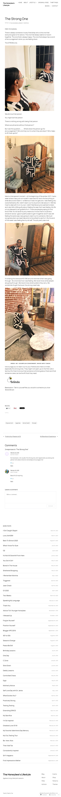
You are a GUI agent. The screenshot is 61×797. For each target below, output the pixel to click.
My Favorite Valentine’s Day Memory (16, 730)
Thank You (6, 605)
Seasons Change (9, 640)
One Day (6, 655)
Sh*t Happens (8, 755)
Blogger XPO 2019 (9, 630)
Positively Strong (9, 700)
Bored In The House (10, 565)
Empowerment (9, 423)
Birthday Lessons (9, 650)
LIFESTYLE (26, 23)
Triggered (6, 580)
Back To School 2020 (10, 540)
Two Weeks (7, 595)
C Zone (5, 660)
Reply (11, 465)
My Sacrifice (7, 715)
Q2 (4, 550)
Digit (4, 680)
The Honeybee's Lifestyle (8, 4)
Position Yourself (9, 625)
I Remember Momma (10, 575)
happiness (17, 423)
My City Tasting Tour (10, 735)
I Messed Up (7, 615)
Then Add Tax (8, 745)
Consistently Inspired (11, 750)
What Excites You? (9, 695)
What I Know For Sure (10, 545)
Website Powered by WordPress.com (49, 793)
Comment (50, 506)
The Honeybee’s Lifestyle (16, 23)
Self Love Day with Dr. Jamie (13, 690)
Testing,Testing (8, 705)
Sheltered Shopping (10, 570)
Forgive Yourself (8, 620)
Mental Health (26, 423)
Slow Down (7, 665)
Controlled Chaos (9, 675)
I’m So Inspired (8, 720)
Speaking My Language (11, 600)
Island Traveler (14, 472)
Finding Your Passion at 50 (13, 436)
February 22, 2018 (14, 452)
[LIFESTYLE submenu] (36, 2)
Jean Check (7, 585)
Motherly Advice (9, 685)
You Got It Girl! (8, 560)
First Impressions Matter (12, 760)
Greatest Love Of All (10, 725)
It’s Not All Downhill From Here (13, 555)
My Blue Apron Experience (48, 436)
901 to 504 (6, 635)
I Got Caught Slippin (10, 530)
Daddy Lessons (8, 670)
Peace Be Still (8, 645)
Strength (34, 423)
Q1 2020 (6, 590)
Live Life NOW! (8, 536)
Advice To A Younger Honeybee (14, 610)
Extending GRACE (9, 710)
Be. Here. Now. (8, 740)
